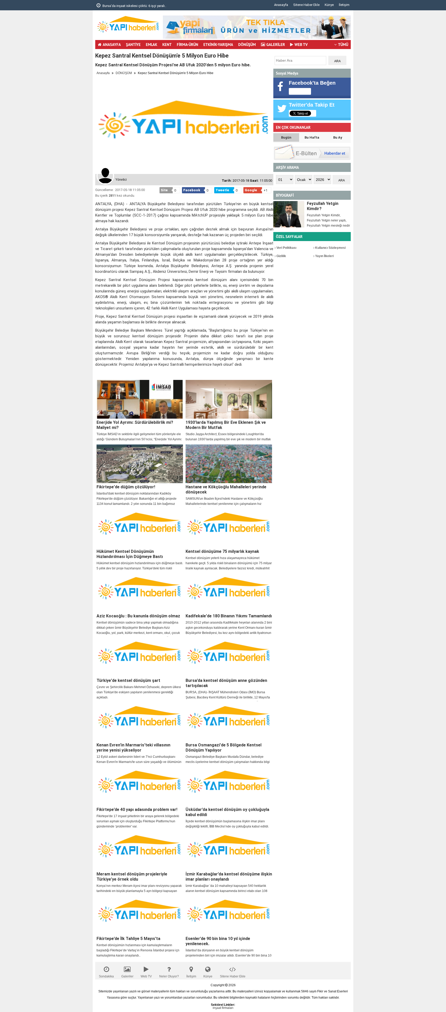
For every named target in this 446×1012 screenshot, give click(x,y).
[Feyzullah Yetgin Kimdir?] (288, 214)
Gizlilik (281, 256)
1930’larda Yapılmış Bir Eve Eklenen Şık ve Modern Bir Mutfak (226, 425)
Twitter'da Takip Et (311, 105)
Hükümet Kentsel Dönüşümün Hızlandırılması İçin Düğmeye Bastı (130, 554)
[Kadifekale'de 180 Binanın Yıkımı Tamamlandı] (229, 592)
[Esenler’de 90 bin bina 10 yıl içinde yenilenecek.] (229, 915)
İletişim (344, 5)
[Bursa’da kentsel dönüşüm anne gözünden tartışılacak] (229, 657)
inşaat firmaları (223, 1008)
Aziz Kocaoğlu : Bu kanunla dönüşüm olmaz (138, 615)
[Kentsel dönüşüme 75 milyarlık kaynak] (229, 528)
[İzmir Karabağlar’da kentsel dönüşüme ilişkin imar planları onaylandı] (229, 851)
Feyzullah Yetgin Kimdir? (322, 206)
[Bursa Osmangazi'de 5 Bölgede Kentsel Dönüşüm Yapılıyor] (229, 722)
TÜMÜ (343, 44)
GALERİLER (275, 44)
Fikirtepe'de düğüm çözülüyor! (126, 486)
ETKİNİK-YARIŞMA (218, 44)
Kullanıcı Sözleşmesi (330, 248)
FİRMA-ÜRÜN (187, 44)
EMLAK (151, 44)
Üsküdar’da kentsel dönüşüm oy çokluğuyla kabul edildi (227, 812)
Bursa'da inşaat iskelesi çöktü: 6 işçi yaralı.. (134, 6)
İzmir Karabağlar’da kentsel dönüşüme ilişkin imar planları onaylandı (229, 877)
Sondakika (106, 976)
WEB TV (301, 44)
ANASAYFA (112, 44)
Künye (329, 5)
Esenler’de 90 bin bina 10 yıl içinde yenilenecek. (218, 941)
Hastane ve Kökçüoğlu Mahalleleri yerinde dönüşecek (226, 489)
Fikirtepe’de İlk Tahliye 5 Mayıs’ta (128, 938)
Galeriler (127, 976)
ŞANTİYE (133, 44)
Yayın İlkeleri (324, 256)
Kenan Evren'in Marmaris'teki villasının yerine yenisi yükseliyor (133, 748)
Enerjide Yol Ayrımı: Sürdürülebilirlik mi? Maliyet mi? (135, 425)
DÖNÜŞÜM (247, 44)
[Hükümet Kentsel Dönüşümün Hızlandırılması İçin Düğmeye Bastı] (140, 528)
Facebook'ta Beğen (312, 83)
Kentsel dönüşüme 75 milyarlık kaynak (222, 551)
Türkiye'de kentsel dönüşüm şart (128, 680)
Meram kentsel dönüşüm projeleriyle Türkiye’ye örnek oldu (132, 877)
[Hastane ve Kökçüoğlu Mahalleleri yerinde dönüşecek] (229, 463)
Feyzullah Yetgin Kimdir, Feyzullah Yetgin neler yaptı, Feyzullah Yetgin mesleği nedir (328, 220)
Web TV (146, 976)
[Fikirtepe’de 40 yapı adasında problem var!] (140, 786)
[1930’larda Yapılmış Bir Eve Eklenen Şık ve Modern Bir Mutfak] (229, 399)
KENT (167, 44)
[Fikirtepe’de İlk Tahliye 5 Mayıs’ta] (140, 915)
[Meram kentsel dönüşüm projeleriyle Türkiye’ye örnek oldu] (140, 851)
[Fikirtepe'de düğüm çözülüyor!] (140, 463)
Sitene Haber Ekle (306, 5)
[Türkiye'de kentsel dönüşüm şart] (140, 657)
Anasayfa (281, 5)
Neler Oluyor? (169, 976)
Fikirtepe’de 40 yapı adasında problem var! (137, 809)
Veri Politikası (286, 248)
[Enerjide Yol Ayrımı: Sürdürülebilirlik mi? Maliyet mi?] (140, 399)
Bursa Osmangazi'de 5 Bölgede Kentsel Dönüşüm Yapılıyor (223, 748)
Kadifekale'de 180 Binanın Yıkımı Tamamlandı (229, 615)
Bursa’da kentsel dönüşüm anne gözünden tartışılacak (226, 683)
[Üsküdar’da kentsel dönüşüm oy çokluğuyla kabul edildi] (229, 786)
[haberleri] (98, 373)
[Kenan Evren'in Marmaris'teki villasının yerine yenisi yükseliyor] (140, 722)
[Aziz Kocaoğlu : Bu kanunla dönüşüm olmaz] (140, 592)
